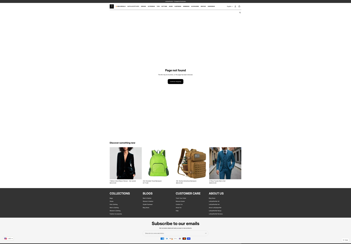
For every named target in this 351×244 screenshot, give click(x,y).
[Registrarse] (206, 233)
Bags (111, 198)
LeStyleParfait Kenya (215, 210)
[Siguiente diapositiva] (139, 163)
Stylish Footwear (148, 204)
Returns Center (180, 201)
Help (177, 210)
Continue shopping (175, 81)
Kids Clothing (114, 204)
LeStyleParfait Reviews (216, 214)
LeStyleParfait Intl (214, 204)
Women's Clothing (115, 210)
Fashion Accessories (116, 214)
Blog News (146, 207)
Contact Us (179, 204)
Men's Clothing (114, 207)
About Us (178, 207)
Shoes (111, 201)
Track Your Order (181, 198)
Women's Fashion (148, 201)
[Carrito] (239, 6)
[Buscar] (240, 13)
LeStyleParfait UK (214, 201)
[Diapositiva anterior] (112, 163)
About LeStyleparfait (215, 207)
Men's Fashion (147, 198)
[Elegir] (139, 176)
